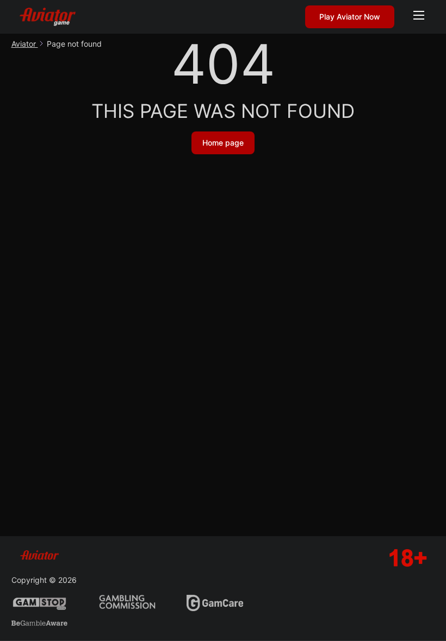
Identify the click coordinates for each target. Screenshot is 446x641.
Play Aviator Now (349, 16)
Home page (223, 142)
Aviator (24, 43)
